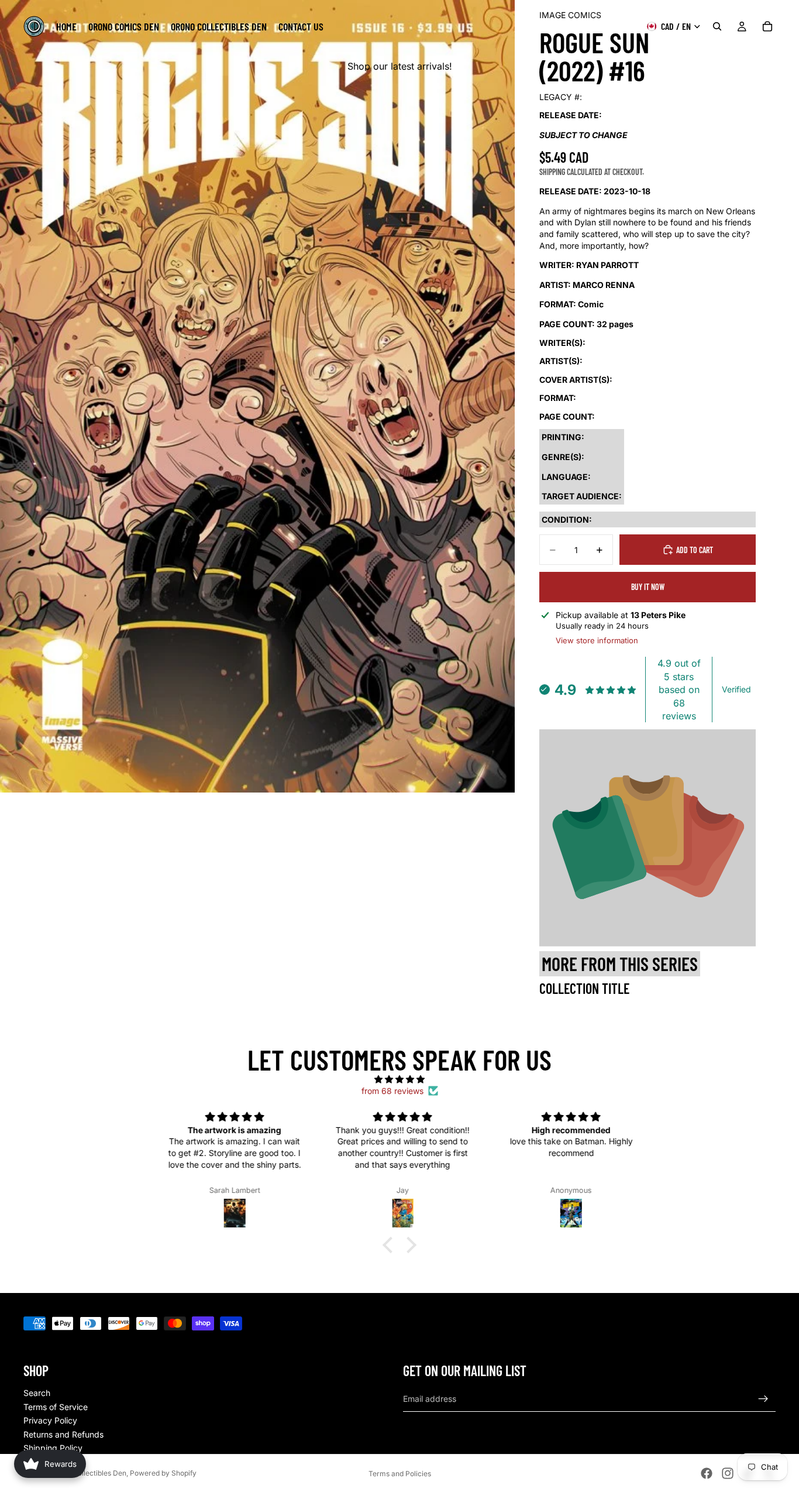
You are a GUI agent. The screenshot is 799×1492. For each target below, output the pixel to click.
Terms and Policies (399, 1473)
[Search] (717, 26)
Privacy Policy (50, 1420)
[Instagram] (728, 1473)
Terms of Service (55, 1407)
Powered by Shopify (163, 1473)
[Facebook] (707, 1473)
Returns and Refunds (63, 1434)
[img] (399, 1079)
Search (36, 1393)
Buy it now (647, 587)
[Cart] (767, 26)
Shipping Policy (52, 1448)
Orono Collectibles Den (88, 1473)
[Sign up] (763, 1399)
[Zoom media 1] (257, 396)
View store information (597, 640)
